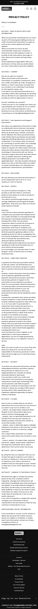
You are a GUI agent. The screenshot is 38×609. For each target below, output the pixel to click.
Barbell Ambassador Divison (19, 547)
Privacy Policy (19, 582)
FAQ (19, 569)
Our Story (19, 539)
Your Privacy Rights (19, 585)
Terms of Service (19, 588)
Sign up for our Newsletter (16, 598)
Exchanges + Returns (19, 560)
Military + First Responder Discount (19, 566)
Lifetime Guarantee (19, 542)
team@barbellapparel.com (24, 605)
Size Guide (19, 563)
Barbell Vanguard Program (19, 550)
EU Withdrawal (19, 590)
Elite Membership (19, 545)
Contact (19, 557)
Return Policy (19, 576)
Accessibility (19, 579)
